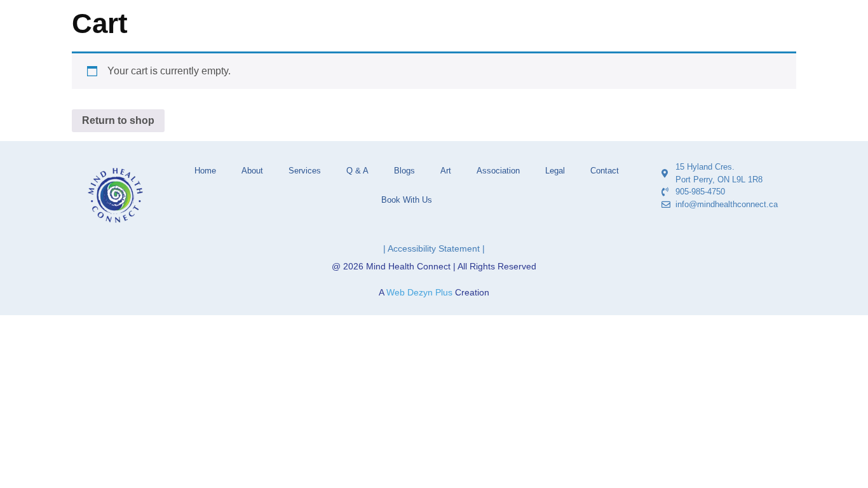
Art (445, 170)
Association (498, 170)
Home (205, 170)
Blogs (404, 170)
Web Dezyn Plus (419, 292)
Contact (604, 170)
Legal (555, 170)
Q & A (357, 170)
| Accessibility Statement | (434, 248)
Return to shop (118, 120)
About (252, 170)
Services (304, 170)
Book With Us (406, 200)
